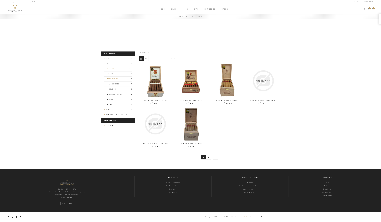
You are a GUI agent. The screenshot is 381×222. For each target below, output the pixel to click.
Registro (357, 2)
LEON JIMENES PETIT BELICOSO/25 (155, 143)
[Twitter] (8, 217)
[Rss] (20, 217)
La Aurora (109, 126)
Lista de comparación (250, 189)
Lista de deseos (327, 195)
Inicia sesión (368, 2)
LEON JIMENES (183, 37)
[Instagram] (12, 217)
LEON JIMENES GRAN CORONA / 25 (263, 100)
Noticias (250, 183)
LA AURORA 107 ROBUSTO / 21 (191, 100)
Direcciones (327, 189)
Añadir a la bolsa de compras (161, 81)
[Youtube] (16, 217)
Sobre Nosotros (173, 189)
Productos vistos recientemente (250, 186)
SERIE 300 (199, 37)
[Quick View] (149, 81)
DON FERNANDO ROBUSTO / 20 (155, 100)
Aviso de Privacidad (173, 183)
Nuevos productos (250, 192)
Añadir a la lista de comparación (153, 81)
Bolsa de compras (327, 192)
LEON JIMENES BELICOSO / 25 (227, 100)
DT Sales (247, 217)
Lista (146, 58)
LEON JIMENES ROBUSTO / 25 (191, 143)
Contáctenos (173, 192)
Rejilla (141, 58)
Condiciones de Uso (173, 186)
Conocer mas (67, 203)
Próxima (215, 157)
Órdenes (327, 186)
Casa (179, 16)
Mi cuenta (327, 183)
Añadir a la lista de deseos (157, 81)
